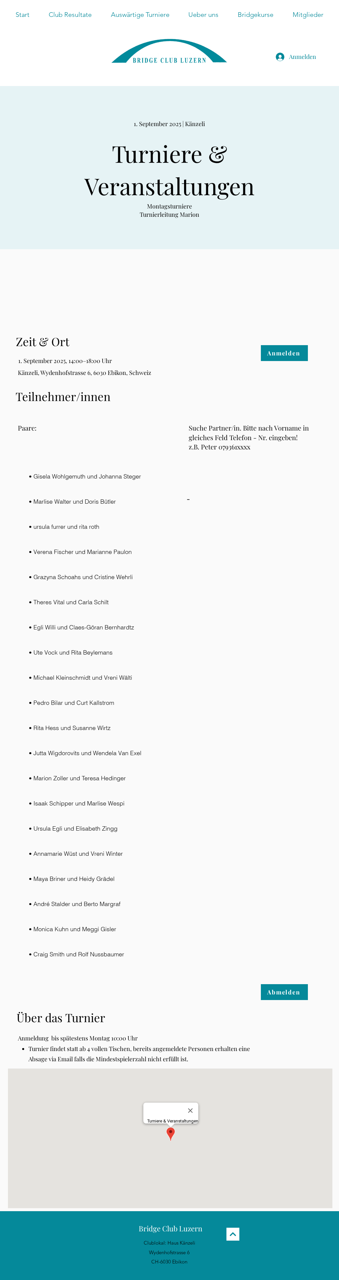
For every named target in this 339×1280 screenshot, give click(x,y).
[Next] (232, 1234)
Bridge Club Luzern (170, 1228)
